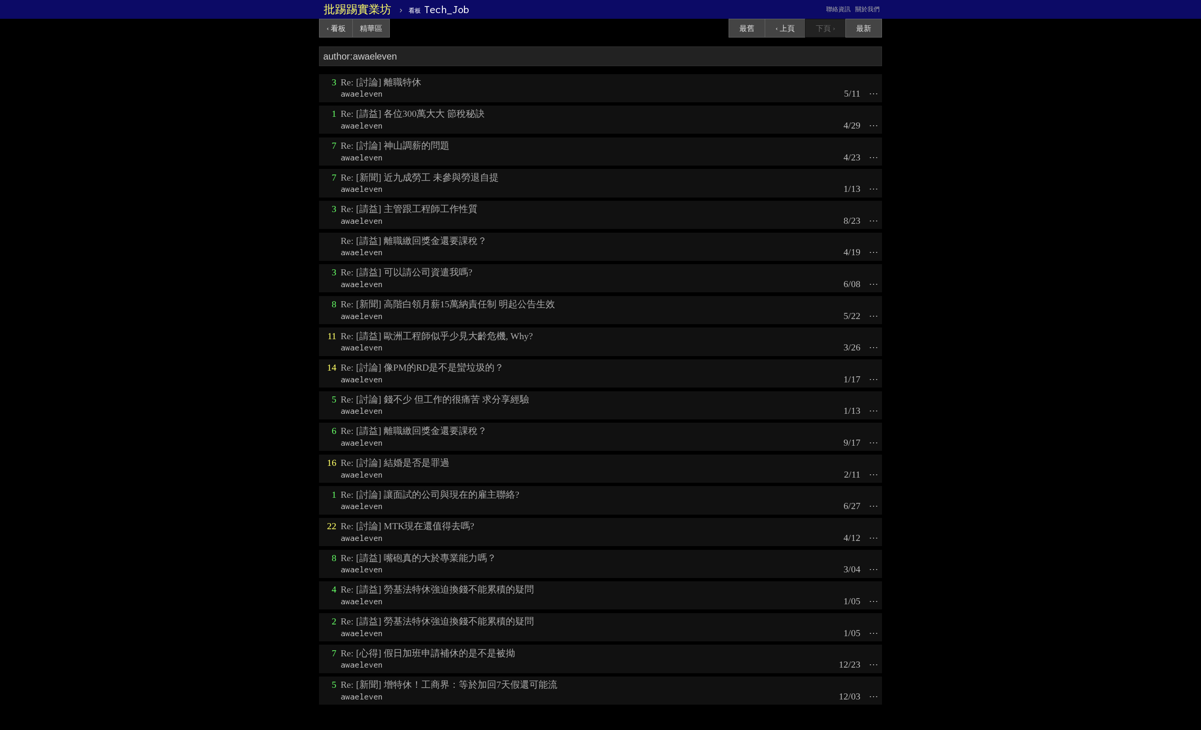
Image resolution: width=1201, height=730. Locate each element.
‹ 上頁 (785, 28)
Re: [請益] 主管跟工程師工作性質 (409, 209)
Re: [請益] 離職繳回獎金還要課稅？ (414, 241)
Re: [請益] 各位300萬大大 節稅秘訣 (413, 113)
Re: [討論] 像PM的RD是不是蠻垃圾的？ (422, 367)
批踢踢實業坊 (357, 9)
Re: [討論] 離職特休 (381, 82)
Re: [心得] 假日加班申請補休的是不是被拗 (428, 653)
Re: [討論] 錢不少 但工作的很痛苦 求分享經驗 (435, 399)
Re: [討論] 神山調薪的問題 (395, 145)
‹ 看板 (336, 28)
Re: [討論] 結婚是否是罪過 (395, 462)
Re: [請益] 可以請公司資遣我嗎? (406, 272)
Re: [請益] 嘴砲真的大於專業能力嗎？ (418, 558)
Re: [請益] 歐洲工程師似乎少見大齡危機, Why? (437, 336)
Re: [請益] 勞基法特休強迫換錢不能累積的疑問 (437, 589)
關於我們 (867, 9)
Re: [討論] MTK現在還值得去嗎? (407, 526)
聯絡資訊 (838, 9)
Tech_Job (439, 9)
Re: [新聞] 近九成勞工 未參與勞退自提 (420, 177)
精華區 (371, 28)
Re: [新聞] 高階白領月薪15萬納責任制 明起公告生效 (448, 304)
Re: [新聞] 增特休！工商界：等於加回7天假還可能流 (449, 684)
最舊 (746, 28)
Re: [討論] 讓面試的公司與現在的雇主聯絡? (430, 494)
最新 (863, 28)
